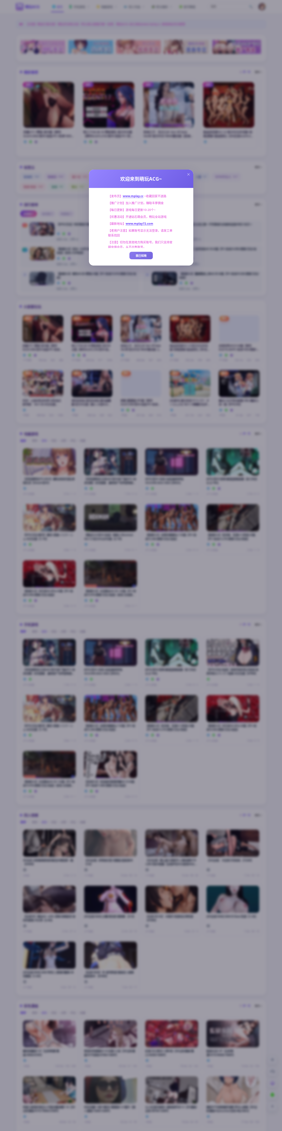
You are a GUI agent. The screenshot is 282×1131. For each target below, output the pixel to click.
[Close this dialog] (188, 174)
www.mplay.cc (133, 196)
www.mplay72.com (139, 223)
